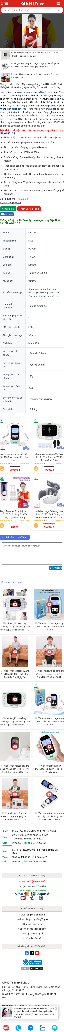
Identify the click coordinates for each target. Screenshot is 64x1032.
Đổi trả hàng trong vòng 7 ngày (33, 919)
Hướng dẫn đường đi (33, 933)
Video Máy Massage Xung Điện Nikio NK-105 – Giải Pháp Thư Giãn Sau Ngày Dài (15, 674)
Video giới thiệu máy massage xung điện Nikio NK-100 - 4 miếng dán (49, 769)
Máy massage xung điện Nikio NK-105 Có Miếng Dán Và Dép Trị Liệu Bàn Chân (49, 457)
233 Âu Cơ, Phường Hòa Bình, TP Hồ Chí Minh (35, 831)
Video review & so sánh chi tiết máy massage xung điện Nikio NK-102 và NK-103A (50, 674)
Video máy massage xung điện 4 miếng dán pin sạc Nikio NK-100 (49, 721)
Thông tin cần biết (33, 938)
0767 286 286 (40, 842)
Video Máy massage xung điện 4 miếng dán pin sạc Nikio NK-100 (49, 626)
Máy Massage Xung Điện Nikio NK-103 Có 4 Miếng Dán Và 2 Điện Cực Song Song (14, 514)
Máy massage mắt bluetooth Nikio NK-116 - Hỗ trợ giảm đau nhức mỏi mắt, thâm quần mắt (35, 1009)
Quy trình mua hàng (33, 924)
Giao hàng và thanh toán (33, 914)
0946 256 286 (40, 861)
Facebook (8, 214)
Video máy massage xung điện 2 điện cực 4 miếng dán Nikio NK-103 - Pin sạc (50, 816)
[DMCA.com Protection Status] (32, 968)
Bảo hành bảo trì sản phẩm (32, 929)
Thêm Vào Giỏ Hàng (29, 209)
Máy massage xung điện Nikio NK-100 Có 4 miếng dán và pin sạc (14, 457)
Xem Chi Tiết (8, 209)
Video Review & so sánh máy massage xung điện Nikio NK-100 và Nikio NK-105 (14, 816)
